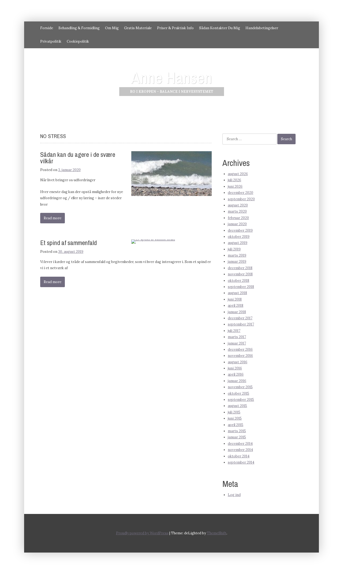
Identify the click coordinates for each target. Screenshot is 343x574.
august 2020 (238, 205)
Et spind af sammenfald (68, 242)
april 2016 (236, 374)
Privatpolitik (50, 41)
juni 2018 (235, 299)
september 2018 (241, 286)
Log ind (234, 494)
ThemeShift (216, 533)
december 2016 (240, 349)
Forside (46, 28)
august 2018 (237, 293)
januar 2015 (237, 437)
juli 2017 (234, 330)
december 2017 (240, 318)
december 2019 (240, 230)
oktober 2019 (238, 236)
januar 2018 (237, 312)
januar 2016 (237, 381)
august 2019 (237, 242)
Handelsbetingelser (261, 28)
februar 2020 (238, 218)
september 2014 (241, 462)
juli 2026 (234, 180)
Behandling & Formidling (79, 28)
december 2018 (240, 268)
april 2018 (235, 305)
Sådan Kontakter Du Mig (219, 28)
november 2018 (240, 274)
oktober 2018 (238, 280)
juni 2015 (235, 418)
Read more (52, 218)
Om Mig (112, 28)
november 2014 (240, 449)
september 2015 (241, 399)
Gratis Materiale (138, 28)
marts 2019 (237, 255)
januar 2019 (237, 261)
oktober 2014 (238, 456)
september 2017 (241, 324)
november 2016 (240, 355)
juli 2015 (234, 412)
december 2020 (240, 192)
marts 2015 (237, 431)
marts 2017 (237, 337)
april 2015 (235, 425)
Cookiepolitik (78, 41)
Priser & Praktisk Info (175, 28)
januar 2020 (237, 224)
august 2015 (237, 405)
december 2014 (240, 443)
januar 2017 (237, 343)
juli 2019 (234, 249)
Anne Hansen (171, 77)
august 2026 (238, 174)
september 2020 (241, 199)
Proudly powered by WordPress (142, 533)
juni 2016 (235, 368)
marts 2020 (237, 211)
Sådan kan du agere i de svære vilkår (77, 157)
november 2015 (240, 387)
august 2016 (237, 362)
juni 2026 (235, 186)
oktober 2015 (238, 393)
